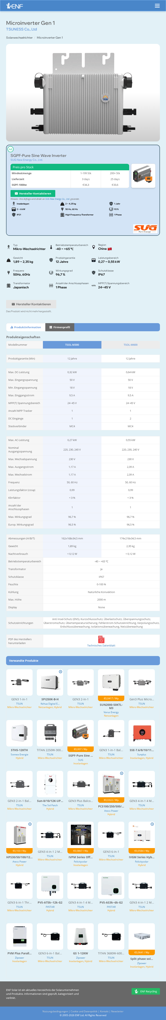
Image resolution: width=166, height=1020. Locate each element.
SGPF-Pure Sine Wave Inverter (38, 155)
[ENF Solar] (14, 7)
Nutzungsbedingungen (55, 1011)
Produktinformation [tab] (27, 327)
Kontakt (104, 1011)
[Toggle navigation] (157, 4)
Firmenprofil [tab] (61, 327)
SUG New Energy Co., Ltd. (27, 159)
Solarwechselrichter (19, 37)
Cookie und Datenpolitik (84, 1011)
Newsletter (117, 1011)
